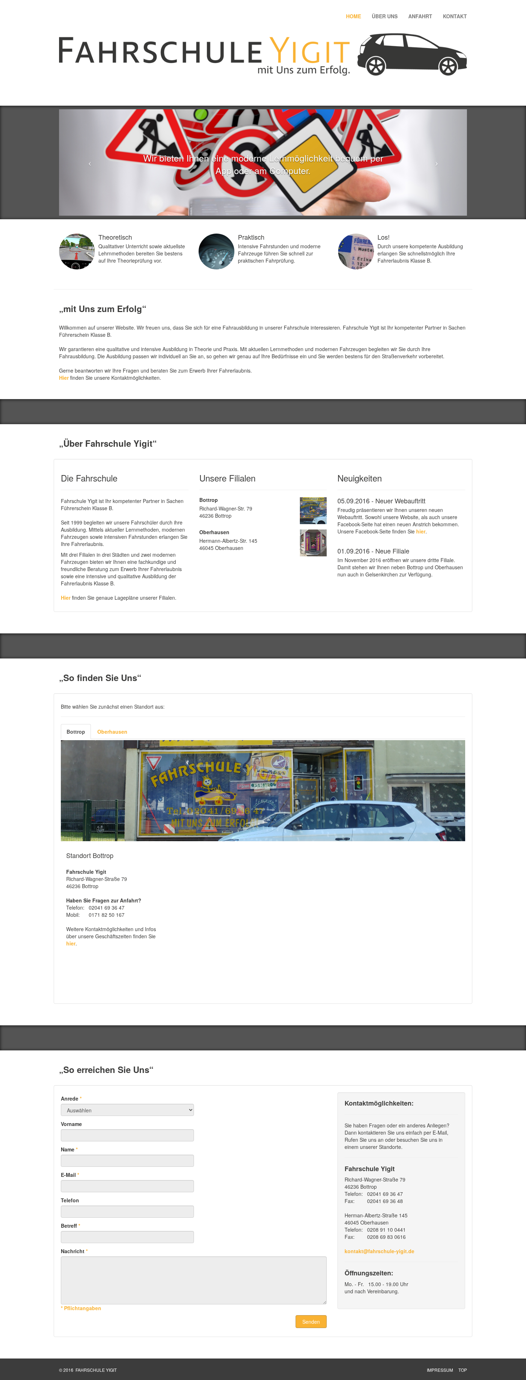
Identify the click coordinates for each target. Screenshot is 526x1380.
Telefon (70, 1200)
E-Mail (70, 1174)
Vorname (71, 1123)
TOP (462, 1370)
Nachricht (74, 1251)
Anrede (71, 1098)
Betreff (70, 1225)
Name (69, 1149)
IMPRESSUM (440, 1370)
